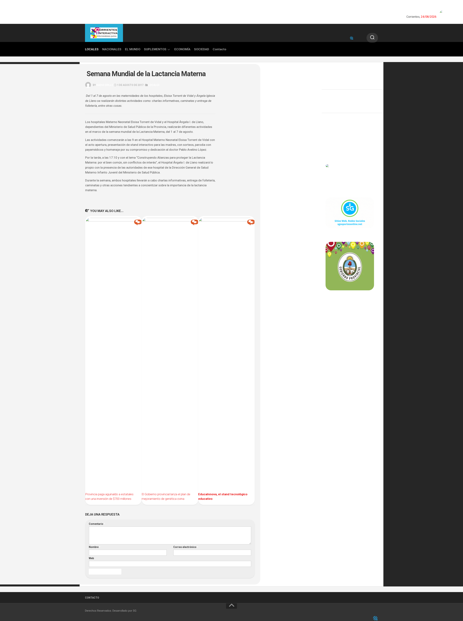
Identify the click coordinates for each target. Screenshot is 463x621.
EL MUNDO (132, 49)
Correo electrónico (185, 547)
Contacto (219, 49)
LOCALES (92, 49)
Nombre (94, 547)
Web (91, 558)
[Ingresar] (351, 38)
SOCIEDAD (201, 49)
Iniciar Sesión (334, 149)
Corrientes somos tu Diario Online (349, 315)
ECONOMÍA (182, 49)
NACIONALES (111, 49)
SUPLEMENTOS (155, 49)
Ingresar (331, 133)
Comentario (97, 523)
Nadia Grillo (104, 85)
